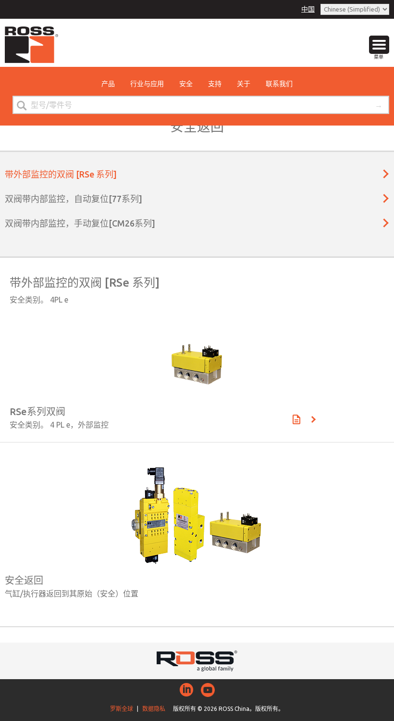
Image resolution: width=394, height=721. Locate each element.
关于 (243, 84)
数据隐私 (153, 709)
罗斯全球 (121, 709)
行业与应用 (147, 84)
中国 (308, 9)
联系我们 (279, 84)
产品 (108, 84)
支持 (215, 84)
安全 (186, 84)
